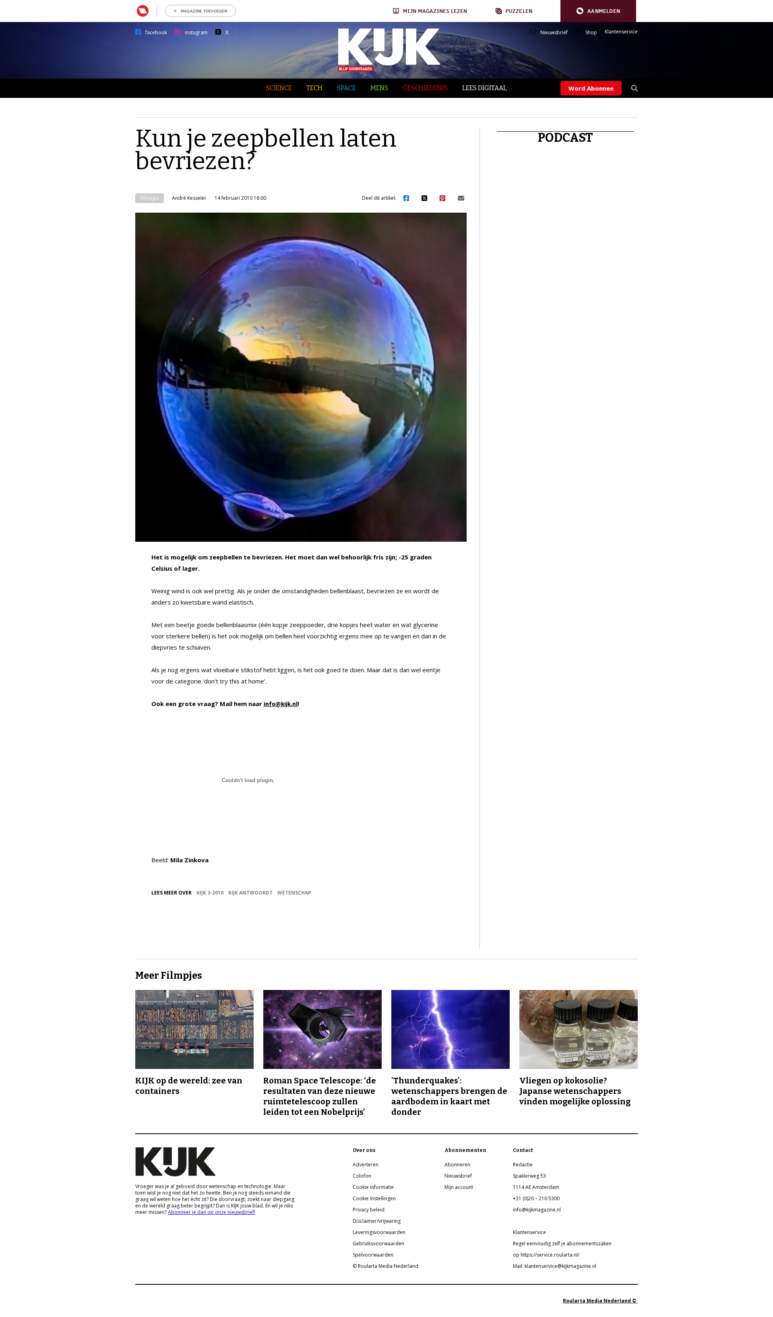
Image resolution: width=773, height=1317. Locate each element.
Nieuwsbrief (554, 32)
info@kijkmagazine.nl (537, 1209)
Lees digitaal (484, 88)
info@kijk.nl (281, 704)
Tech (314, 88)
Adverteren (365, 1164)
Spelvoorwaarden (373, 1254)
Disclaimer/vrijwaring (377, 1221)
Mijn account (458, 1187)
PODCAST (565, 137)
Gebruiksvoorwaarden (378, 1243)
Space (346, 88)
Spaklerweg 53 (529, 1175)
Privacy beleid (368, 1209)
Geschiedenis (425, 88)
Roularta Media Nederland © (600, 1300)
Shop (591, 32)
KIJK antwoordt (250, 892)
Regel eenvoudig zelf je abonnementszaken (562, 1243)
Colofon (362, 1175)
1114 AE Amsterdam (536, 1187)
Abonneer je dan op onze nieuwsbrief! (211, 1212)
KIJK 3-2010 (209, 892)
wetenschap (294, 892)
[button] (598, 11)
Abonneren (457, 1164)
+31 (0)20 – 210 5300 (536, 1198)
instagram (196, 32)
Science (279, 88)
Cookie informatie (373, 1187)
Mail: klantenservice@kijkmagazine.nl (554, 1266)
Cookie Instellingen (374, 1198)
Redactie (523, 1164)
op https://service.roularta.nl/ (546, 1254)
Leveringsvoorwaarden (379, 1232)
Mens (379, 88)
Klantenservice (621, 32)
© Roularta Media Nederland (385, 1266)
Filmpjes (149, 198)
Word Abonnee (591, 88)
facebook (156, 32)
